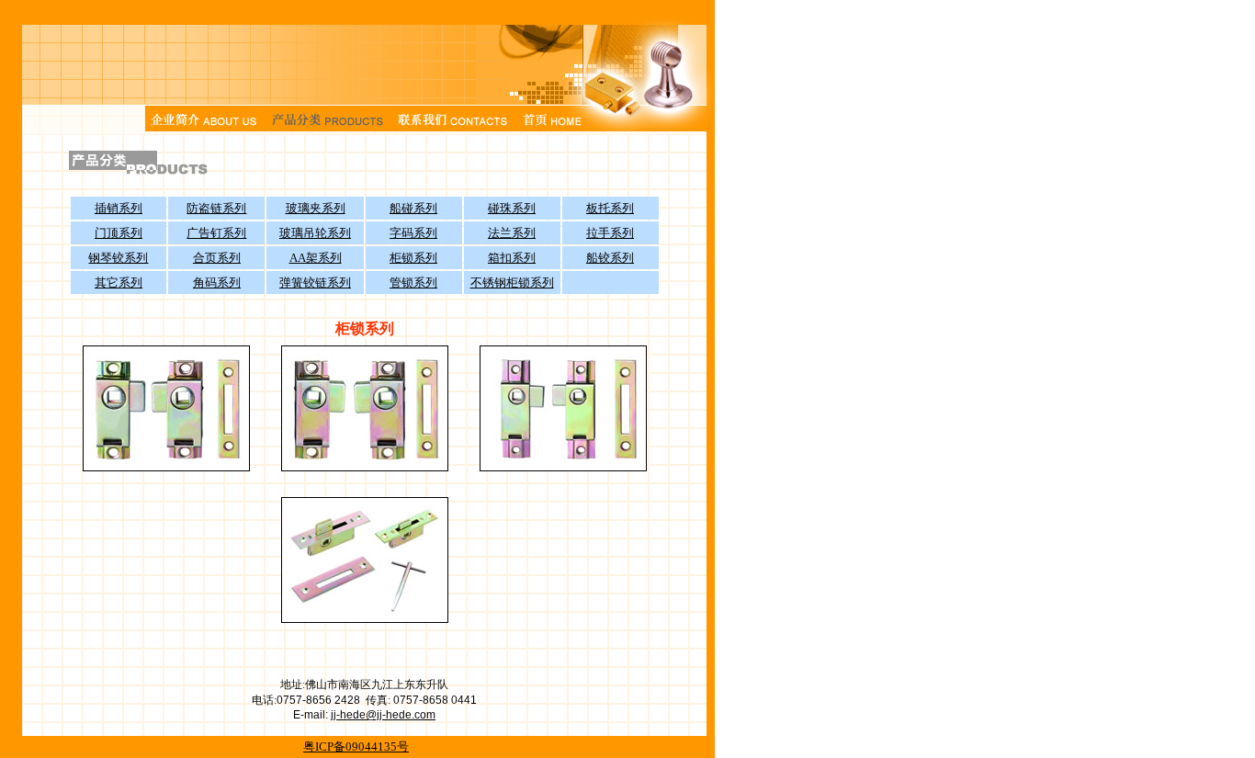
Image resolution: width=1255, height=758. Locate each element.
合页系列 (217, 258)
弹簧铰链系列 (315, 282)
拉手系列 (610, 233)
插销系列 (118, 208)
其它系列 (118, 282)
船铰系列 (610, 258)
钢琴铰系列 (118, 258)
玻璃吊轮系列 (315, 233)
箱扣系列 (512, 258)
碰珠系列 (512, 208)
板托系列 (610, 208)
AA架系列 (315, 258)
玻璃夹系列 (315, 208)
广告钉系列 (216, 233)
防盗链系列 (216, 208)
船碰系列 (413, 208)
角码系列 (217, 282)
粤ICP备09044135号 (356, 746)
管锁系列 (413, 282)
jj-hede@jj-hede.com (383, 714)
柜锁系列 (413, 258)
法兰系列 (512, 233)
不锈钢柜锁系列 (512, 282)
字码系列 (413, 233)
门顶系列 (118, 233)
